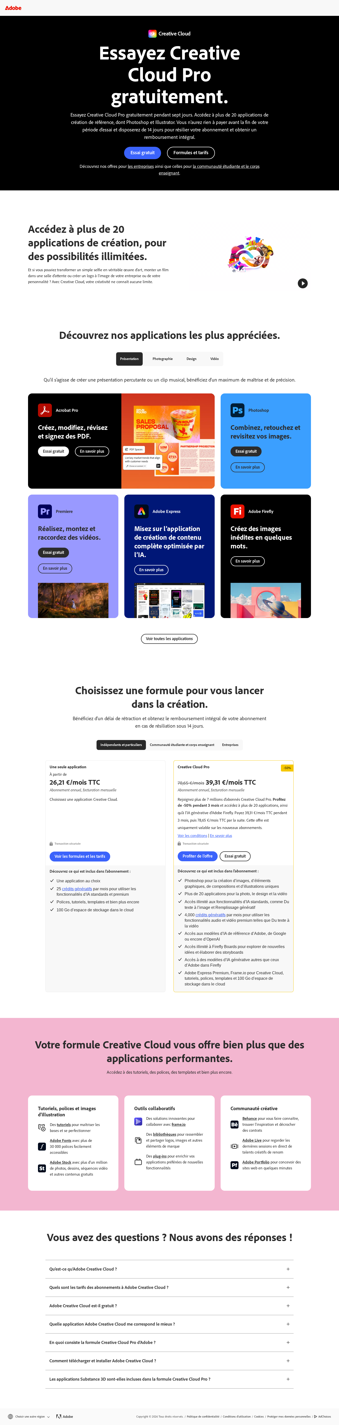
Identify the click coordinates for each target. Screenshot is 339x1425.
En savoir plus (92, 451)
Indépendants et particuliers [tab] (121, 745)
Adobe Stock (60, 1162)
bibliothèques (164, 1134)
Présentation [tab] (129, 359)
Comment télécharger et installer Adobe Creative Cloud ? (102, 1361)
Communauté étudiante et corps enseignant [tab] (182, 745)
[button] (302, 283)
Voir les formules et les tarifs (80, 856)
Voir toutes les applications (169, 638)
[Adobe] (13, 8)
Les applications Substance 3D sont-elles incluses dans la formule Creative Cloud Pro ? (129, 1379)
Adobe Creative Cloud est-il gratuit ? (83, 1305)
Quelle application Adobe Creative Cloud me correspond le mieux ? (112, 1324)
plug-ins (160, 1156)
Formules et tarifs (190, 152)
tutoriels (64, 1124)
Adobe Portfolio (256, 1162)
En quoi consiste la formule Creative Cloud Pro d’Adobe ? (102, 1342)
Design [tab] (192, 359)
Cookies (259, 1416)
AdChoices (324, 1416)
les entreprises (141, 166)
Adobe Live (252, 1140)
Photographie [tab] (163, 359)
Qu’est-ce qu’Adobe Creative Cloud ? (83, 1269)
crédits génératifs (77, 889)
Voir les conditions (192, 835)
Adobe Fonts (60, 1140)
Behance (249, 1118)
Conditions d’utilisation (237, 1416)
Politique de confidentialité (203, 1416)
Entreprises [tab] (230, 745)
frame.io (179, 1124)
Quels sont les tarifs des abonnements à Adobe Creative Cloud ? (109, 1287)
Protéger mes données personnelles (289, 1416)
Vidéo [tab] (214, 359)
